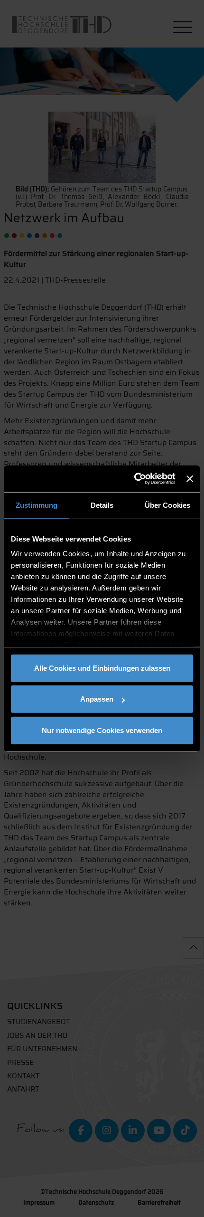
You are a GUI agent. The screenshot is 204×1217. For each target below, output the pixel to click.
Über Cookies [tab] (167, 505)
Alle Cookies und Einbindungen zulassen (102, 668)
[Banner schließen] (189, 478)
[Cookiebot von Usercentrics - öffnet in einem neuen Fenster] (134, 479)
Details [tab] (102, 505)
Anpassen (96, 699)
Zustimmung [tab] (37, 505)
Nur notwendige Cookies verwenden (102, 730)
